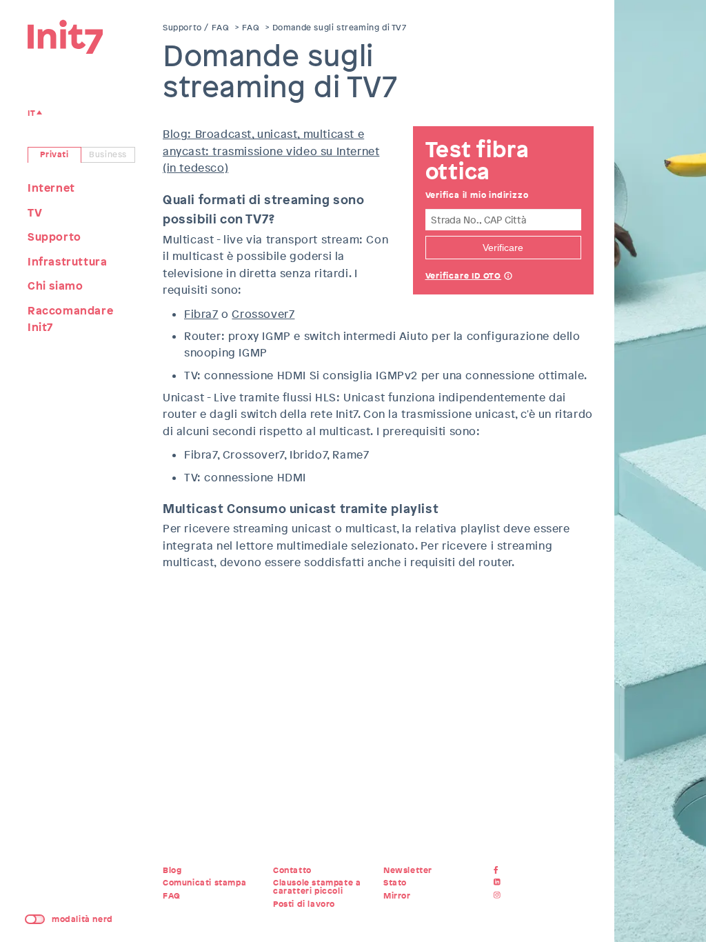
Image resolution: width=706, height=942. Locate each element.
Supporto (54, 237)
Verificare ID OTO (463, 275)
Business (108, 154)
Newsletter (407, 870)
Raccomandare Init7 (70, 319)
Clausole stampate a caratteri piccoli (317, 886)
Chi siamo (55, 286)
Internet (51, 188)
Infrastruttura (67, 261)
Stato (395, 882)
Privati (54, 154)
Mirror (397, 895)
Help (508, 277)
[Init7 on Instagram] (499, 896)
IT (31, 113)
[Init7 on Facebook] (499, 870)
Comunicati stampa (204, 882)
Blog (172, 870)
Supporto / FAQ (196, 27)
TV (35, 213)
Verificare (503, 247)
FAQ (251, 27)
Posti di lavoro (304, 904)
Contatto (292, 870)
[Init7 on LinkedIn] (499, 882)
